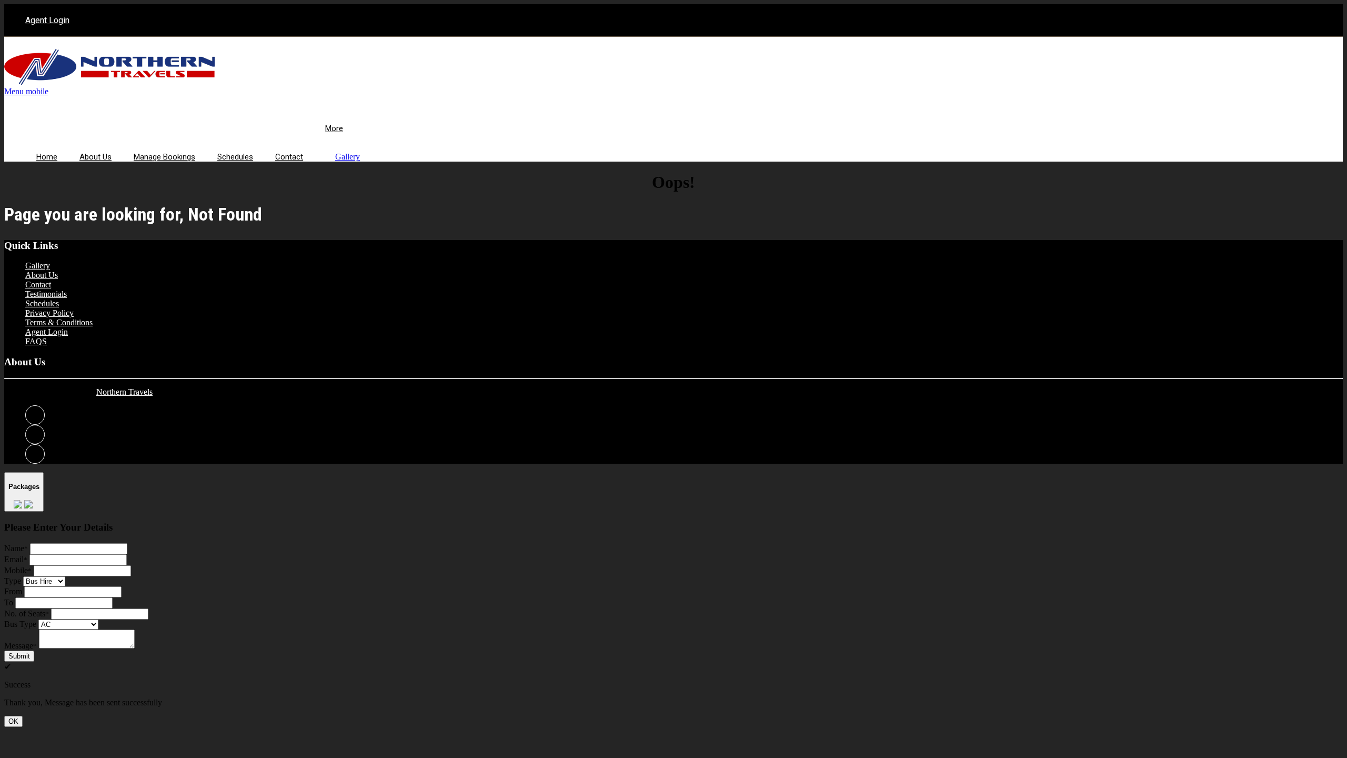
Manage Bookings (164, 157)
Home (46, 157)
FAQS (36, 341)
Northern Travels (124, 391)
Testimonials (46, 294)
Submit (19, 656)
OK (13, 721)
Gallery (347, 156)
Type (12, 580)
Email (15, 559)
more (334, 128)
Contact (289, 157)
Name (16, 548)
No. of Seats (26, 613)
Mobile (18, 570)
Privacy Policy (49, 312)
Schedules (235, 157)
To (8, 602)
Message (20, 645)
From (13, 591)
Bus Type (20, 624)
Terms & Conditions (59, 322)
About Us (95, 157)
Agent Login (47, 20)
